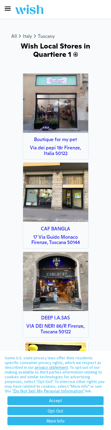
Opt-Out (55, 411)
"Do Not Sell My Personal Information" (48, 391)
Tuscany (46, 36)
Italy (27, 36)
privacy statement (51, 367)
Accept (55, 400)
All (14, 36)
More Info (55, 421)
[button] (8, 9)
